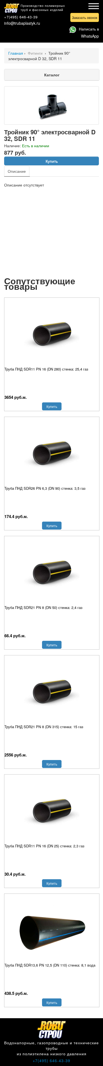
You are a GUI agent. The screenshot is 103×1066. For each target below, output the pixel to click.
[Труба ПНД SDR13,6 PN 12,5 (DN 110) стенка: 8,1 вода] (51, 929)
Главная (15, 53)
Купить (52, 161)
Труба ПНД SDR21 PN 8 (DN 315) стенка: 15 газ (43, 726)
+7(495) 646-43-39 (21, 17)
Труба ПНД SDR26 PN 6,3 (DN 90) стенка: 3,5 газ (44, 488)
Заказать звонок (84, 17)
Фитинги (36, 53)
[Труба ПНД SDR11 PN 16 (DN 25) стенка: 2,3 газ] (51, 810)
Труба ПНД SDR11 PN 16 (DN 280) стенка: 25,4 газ (46, 369)
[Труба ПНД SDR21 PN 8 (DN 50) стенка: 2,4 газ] (51, 572)
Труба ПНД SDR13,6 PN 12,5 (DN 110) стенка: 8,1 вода (49, 965)
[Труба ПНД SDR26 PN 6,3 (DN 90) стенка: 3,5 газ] (51, 452)
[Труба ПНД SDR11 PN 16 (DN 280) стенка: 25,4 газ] (51, 333)
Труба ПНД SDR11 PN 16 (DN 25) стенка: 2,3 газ (44, 845)
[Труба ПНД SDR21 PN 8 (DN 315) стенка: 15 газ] (51, 691)
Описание (17, 171)
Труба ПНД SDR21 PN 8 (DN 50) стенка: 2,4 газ (43, 607)
